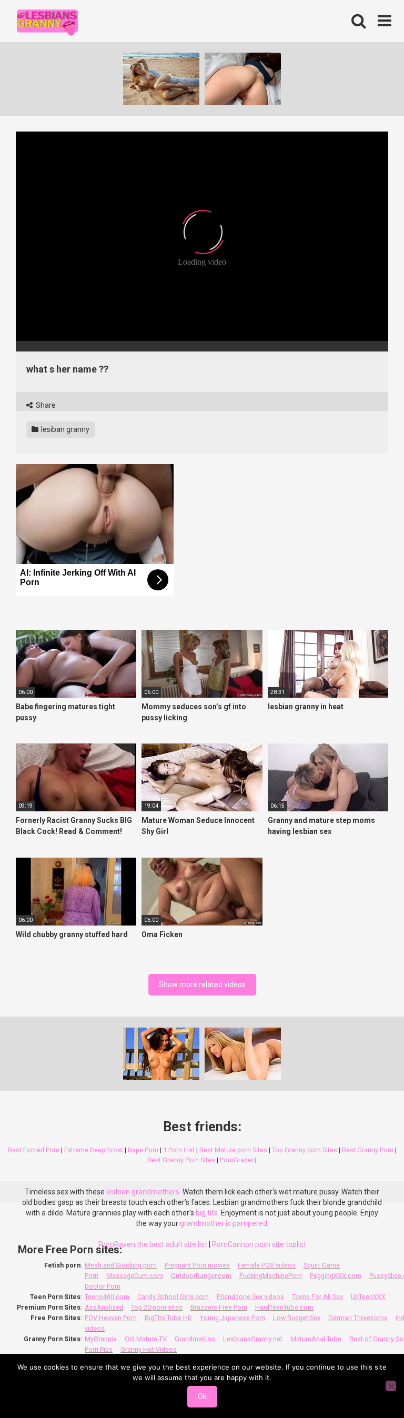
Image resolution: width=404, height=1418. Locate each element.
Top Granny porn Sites (304, 1150)
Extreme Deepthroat (93, 1150)
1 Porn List (179, 1150)
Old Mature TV (146, 1339)
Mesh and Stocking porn (121, 1265)
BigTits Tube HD (168, 1318)
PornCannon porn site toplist (259, 1244)
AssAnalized (104, 1307)
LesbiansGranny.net (252, 1339)
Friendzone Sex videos (250, 1297)
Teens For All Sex (317, 1297)
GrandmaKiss (195, 1339)
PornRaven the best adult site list (152, 1244)
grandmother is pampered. (224, 1223)
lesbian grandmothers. (143, 1192)
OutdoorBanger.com (201, 1276)
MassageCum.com (134, 1276)
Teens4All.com (107, 1297)
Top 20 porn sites (157, 1307)
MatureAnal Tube (315, 1339)
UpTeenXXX (368, 1297)
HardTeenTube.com (284, 1307)
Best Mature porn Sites (233, 1150)
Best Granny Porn (367, 1150)
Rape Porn (143, 1150)
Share (45, 405)
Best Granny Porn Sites (181, 1160)
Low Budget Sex (296, 1318)
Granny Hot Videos (148, 1349)
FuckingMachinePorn (270, 1276)
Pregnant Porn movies (197, 1265)
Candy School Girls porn (173, 1297)
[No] (391, 1386)
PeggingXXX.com (335, 1276)
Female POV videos (267, 1265)
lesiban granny (64, 429)
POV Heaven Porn (111, 1318)
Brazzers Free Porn (218, 1307)
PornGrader (237, 1160)
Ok (202, 1396)
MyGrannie (101, 1339)
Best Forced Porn (33, 1150)
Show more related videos (202, 984)
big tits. (207, 1213)
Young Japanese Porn (232, 1318)
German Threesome (358, 1318)
